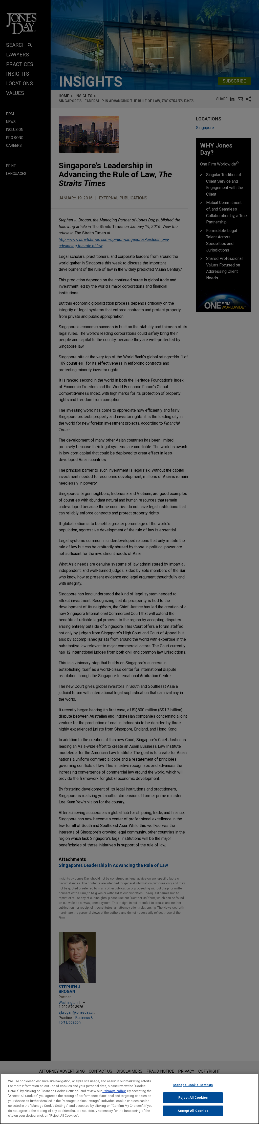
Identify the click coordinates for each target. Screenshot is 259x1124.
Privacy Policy (114, 1091)
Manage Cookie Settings (193, 1085)
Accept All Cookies (193, 1111)
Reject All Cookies (193, 1097)
